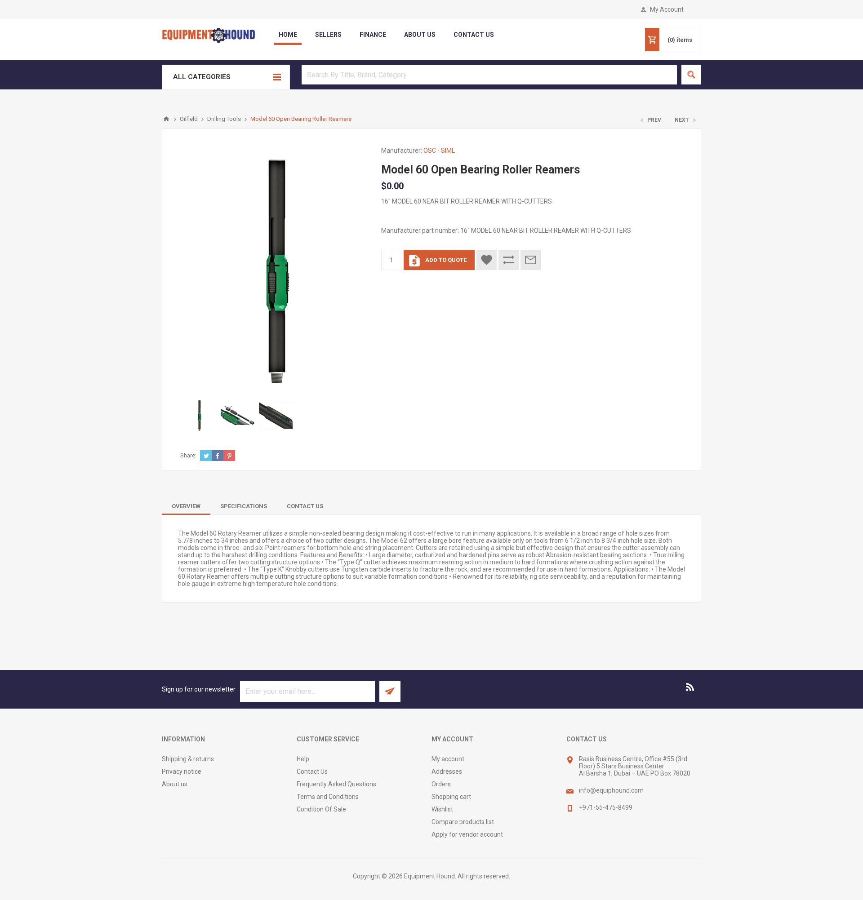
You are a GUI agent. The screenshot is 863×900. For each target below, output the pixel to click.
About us (174, 784)
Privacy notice (181, 771)
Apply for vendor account (467, 834)
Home (288, 34)
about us (420, 34)
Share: (188, 455)
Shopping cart (451, 796)
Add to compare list (508, 260)
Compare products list (463, 821)
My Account (667, 9)
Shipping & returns (188, 759)
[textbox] (489, 74)
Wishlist (442, 809)
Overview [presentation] (186, 506)
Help (303, 759)
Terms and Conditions (328, 796)
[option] (199, 415)
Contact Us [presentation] (305, 506)
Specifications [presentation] (243, 506)
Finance (373, 34)
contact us (474, 34)
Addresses (447, 771)
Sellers (328, 34)
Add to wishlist (486, 260)
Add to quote (446, 260)
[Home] (166, 119)
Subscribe (389, 691)
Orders (441, 784)
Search (691, 74)
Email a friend (530, 260)
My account (448, 759)
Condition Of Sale (321, 809)
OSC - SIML (439, 150)
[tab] (186, 506)
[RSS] (690, 687)
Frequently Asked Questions (336, 784)
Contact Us (312, 771)
